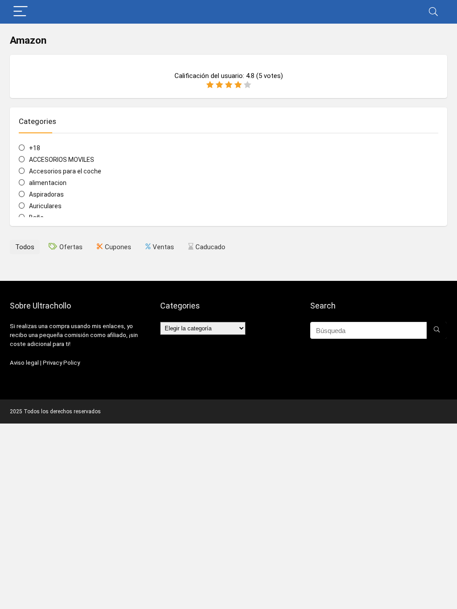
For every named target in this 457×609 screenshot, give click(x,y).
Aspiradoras (46, 194)
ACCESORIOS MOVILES (61, 159)
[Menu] (20, 12)
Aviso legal (24, 362)
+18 (34, 148)
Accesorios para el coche (65, 171)
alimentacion (47, 182)
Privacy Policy (61, 362)
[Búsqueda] (437, 330)
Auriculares (45, 206)
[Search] (433, 12)
